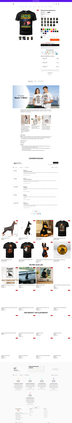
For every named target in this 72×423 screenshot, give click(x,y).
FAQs (30, 413)
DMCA (30, 415)
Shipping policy (46, 413)
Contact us (31, 410)
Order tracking (31, 412)
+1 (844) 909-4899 (17, 416)
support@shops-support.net (19, 417)
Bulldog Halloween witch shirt (30, 404)
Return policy (45, 415)
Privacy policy (45, 410)
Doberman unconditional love (26, 183)
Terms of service (46, 412)
